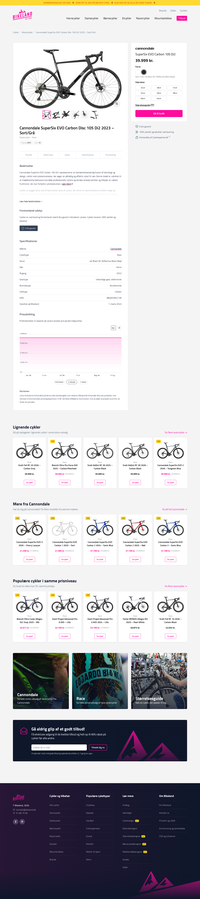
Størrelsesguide (142, 105)
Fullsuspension (93, 828)
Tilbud (181, 18)
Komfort (90, 844)
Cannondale (115, 248)
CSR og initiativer (167, 836)
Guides (183, 10)
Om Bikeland (165, 805)
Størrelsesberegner (133, 836)
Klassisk (89, 812)
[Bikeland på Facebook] (15, 821)
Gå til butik (158, 113)
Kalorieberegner (130, 828)
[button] (137, 72)
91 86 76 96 (22, 813)
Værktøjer (127, 812)
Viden (173, 10)
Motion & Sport (93, 851)
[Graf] (113, 327)
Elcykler (126, 18)
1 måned (83, 382)
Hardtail (90, 820)
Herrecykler (73, 18)
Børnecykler (110, 18)
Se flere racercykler (174, 432)
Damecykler (92, 18)
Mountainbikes (163, 18)
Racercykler (143, 18)
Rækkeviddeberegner (134, 851)
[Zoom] (116, 103)
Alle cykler (54, 805)
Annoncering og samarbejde (172, 828)
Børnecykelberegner (134, 844)
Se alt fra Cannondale (173, 509)
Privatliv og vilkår (167, 820)
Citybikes (90, 805)
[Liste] (119, 327)
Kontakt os (164, 812)
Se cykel (29, 482)
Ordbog (126, 805)
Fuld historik (59, 382)
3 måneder (71, 382)
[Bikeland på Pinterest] (22, 821)
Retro (88, 859)
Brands (163, 10)
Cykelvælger (130, 820)
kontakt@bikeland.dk (26, 809)
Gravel (89, 836)
